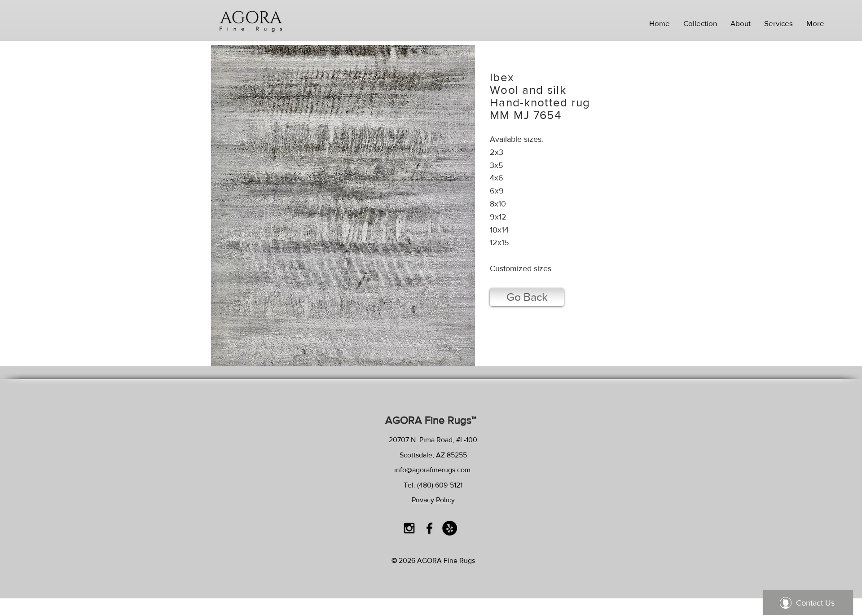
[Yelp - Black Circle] (449, 528)
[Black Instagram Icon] (409, 528)
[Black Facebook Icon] (429, 528)
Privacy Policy (433, 500)
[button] (700, 23)
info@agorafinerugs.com (432, 470)
